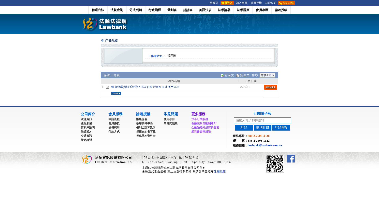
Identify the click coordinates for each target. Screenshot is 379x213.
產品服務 (86, 123)
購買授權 (256, 2)
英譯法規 (205, 10)
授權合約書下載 (146, 131)
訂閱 (244, 127)
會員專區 (262, 10)
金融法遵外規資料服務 (205, 127)
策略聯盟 (86, 139)
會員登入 (227, 2)
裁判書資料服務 (201, 131)
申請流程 (114, 119)
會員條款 (114, 123)
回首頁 (214, 2)
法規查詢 (117, 10)
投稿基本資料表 (146, 135)
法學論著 (224, 10)
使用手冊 (169, 119)
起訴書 (188, 10)
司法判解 (135, 10)
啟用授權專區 (144, 123)
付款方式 (114, 131)
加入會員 (241, 2)
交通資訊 (86, 135)
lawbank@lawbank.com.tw (265, 145)
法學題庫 (243, 10)
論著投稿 (281, 10)
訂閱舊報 (281, 127)
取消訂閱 (262, 127)
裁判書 (172, 10)
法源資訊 (86, 119)
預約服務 (288, 2)
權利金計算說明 (146, 127)
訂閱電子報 (262, 113)
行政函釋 (154, 10)
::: (206, 2)
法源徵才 (86, 131)
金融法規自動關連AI (204, 123)
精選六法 (98, 10)
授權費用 (114, 127)
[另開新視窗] (282, 156)
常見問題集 (171, 123)
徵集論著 (141, 119)
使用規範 (220, 171)
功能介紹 (270, 2)
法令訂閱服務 (199, 119)
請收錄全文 (271, 87)
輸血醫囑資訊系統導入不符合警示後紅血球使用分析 (145, 87)
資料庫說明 (88, 127)
